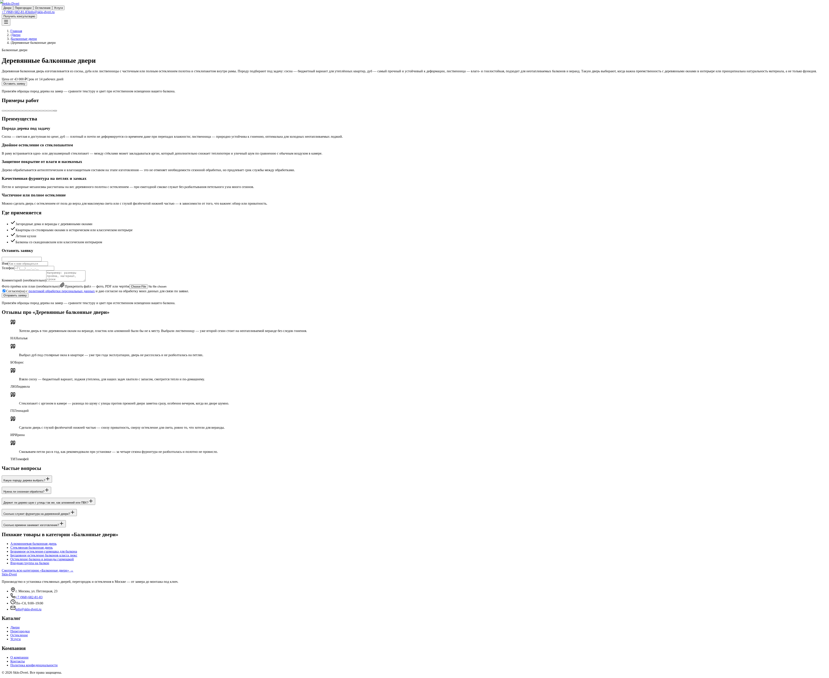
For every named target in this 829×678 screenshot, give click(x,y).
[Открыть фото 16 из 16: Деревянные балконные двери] (55, 110)
